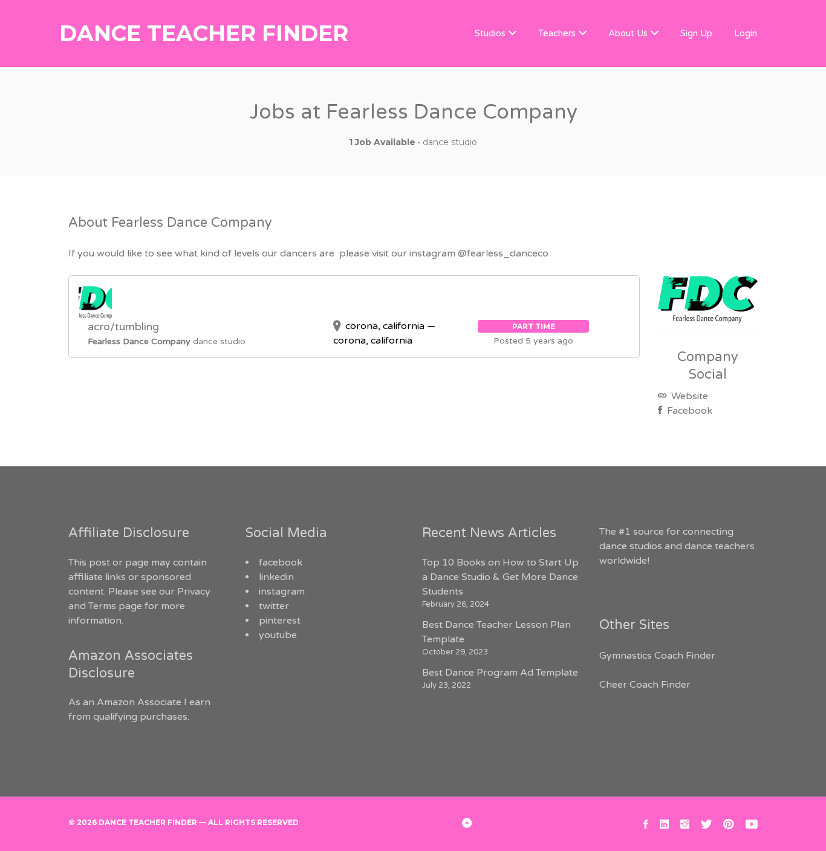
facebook (280, 562)
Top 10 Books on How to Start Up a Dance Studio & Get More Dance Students (500, 577)
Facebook (688, 411)
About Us (628, 33)
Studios (490, 33)
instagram (282, 591)
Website (688, 396)
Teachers (557, 33)
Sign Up (696, 33)
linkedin (276, 577)
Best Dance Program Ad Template (500, 673)
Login (745, 33)
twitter (274, 606)
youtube (278, 635)
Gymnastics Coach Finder (657, 656)
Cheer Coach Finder (645, 685)
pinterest (280, 621)
